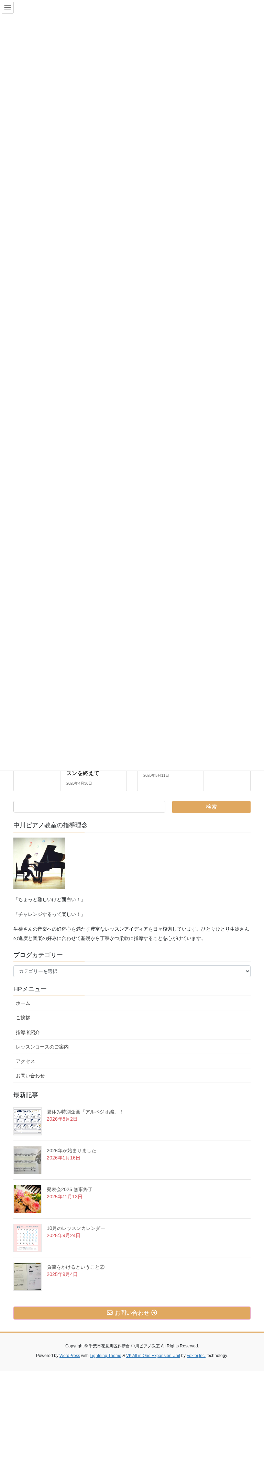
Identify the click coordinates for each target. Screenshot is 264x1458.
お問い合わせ (33, 1075)
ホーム (23, 1003)
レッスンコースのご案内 (42, 1047)
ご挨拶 (25, 1017)
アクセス (28, 1061)
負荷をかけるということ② (75, 1267)
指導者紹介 (28, 1032)
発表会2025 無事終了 (70, 1189)
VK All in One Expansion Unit (153, 1355)
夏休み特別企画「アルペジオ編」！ (85, 1111)
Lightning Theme (105, 1355)
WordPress (69, 1355)
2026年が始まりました (71, 1150)
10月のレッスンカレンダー (76, 1228)
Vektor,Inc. (196, 1355)
